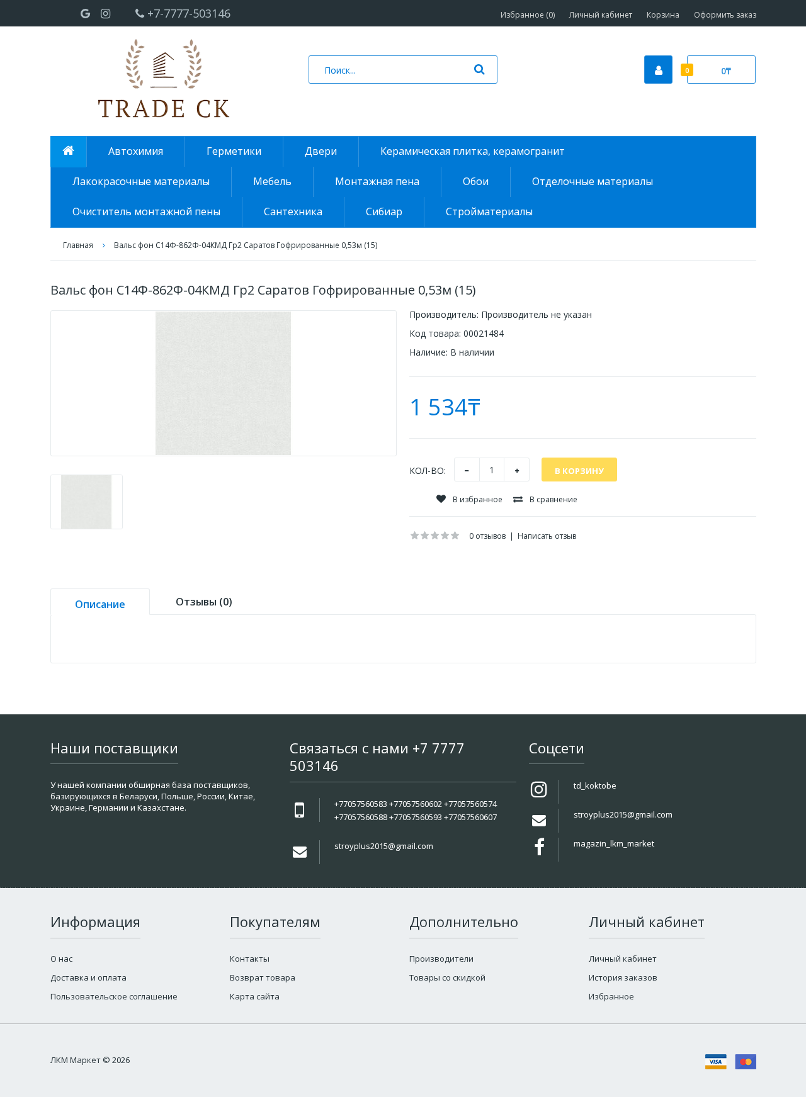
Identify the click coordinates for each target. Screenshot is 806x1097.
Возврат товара (262, 977)
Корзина (663, 14)
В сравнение (552, 499)
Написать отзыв (547, 536)
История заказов (623, 977)
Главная (78, 245)
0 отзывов (487, 536)
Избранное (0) (528, 14)
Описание (100, 604)
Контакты (250, 958)
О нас (61, 958)
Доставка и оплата (88, 977)
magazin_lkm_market (614, 843)
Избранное (611, 996)
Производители (441, 958)
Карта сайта (255, 996)
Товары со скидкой (447, 977)
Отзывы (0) (204, 602)
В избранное (476, 499)
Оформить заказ (725, 14)
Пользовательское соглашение (114, 996)
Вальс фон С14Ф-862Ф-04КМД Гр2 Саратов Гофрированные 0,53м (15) (245, 245)
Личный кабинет (600, 14)
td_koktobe (595, 785)
